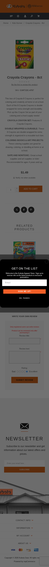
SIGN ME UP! (24, 292)
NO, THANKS (24, 298)
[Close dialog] (46, 262)
